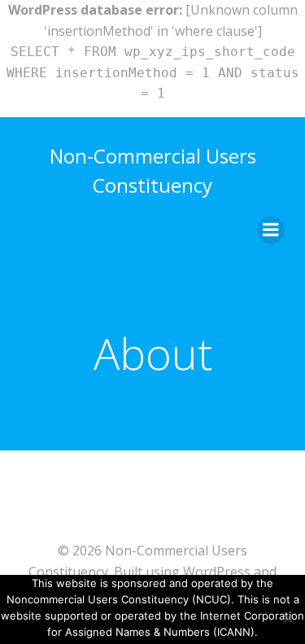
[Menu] (271, 230)
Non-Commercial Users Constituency (153, 170)
